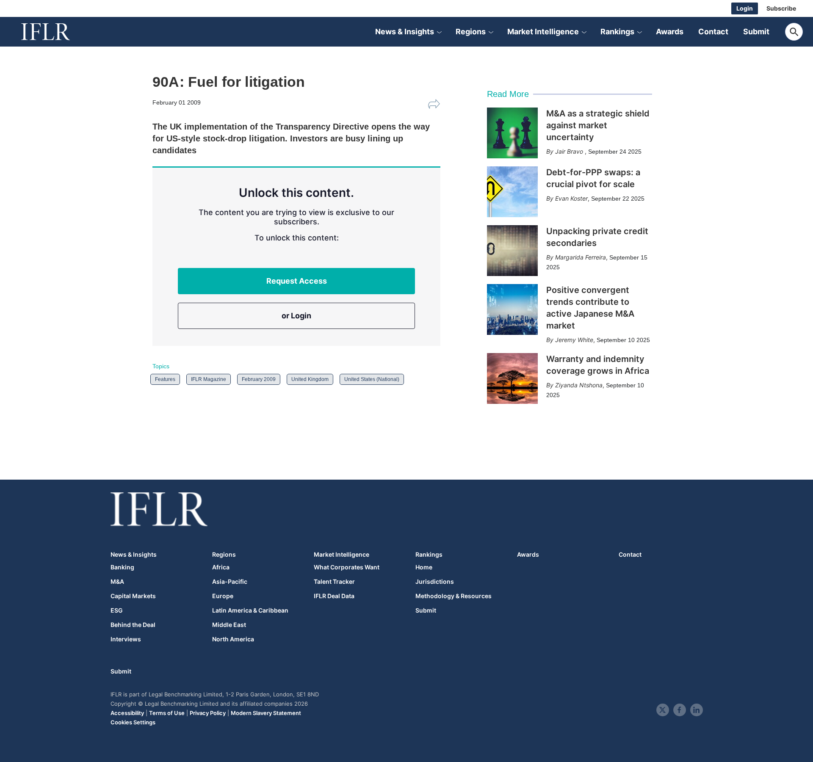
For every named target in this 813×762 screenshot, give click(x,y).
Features (165, 379)
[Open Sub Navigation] (439, 31)
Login (744, 8)
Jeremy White (574, 339)
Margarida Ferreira (580, 257)
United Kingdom (310, 379)
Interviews (126, 639)
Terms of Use (167, 713)
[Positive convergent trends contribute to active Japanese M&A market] (512, 309)
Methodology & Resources (453, 596)
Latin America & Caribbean (250, 610)
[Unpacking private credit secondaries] (512, 250)
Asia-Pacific (229, 582)
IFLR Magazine (208, 379)
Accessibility (127, 713)
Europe (222, 596)
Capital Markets (133, 596)
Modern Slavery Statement (266, 713)
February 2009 (259, 379)
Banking (122, 567)
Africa (221, 567)
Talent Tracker (334, 582)
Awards (669, 31)
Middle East (229, 625)
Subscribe (781, 8)
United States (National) (371, 379)
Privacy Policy (208, 713)
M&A (117, 582)
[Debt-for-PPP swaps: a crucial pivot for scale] (512, 191)
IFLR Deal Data (334, 596)
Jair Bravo (570, 151)
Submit (756, 31)
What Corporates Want (346, 567)
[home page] (55, 31)
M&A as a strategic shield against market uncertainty (598, 125)
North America (233, 639)
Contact (713, 31)
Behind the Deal (133, 625)
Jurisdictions (434, 582)
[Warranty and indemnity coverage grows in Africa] (512, 378)
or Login (296, 315)
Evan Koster (571, 198)
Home (423, 567)
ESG (117, 610)
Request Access (296, 280)
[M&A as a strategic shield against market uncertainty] (512, 133)
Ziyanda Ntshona (579, 385)
